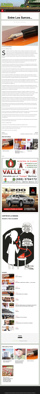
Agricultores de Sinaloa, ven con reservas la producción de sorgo (19, 361)
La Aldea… (17, 299)
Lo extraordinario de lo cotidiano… (21, 294)
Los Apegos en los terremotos (21, 317)
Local (4, 349)
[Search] (38, 10)
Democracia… (29, 150)
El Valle (16, 349)
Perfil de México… (5, 133)
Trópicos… (17, 311)
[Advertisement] (18, 389)
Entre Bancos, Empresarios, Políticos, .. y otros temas (29, 133)
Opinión (16, 275)
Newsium (28, 392)
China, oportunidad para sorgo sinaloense (7, 361)
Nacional (4, 366)
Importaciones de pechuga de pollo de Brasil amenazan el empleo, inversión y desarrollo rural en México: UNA (8, 379)
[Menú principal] (5, 10)
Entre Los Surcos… (6, 150)
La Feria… (17, 328)
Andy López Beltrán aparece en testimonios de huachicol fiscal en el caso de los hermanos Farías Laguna (25, 306)
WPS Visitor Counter (23, 340)
